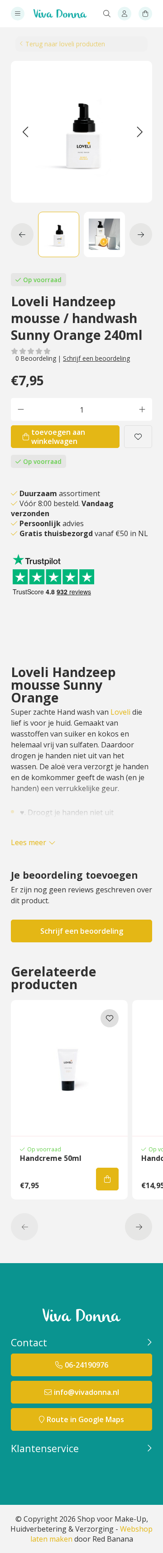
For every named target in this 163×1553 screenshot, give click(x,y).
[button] (25, 131)
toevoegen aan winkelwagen (58, 436)
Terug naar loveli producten (65, 44)
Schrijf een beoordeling (96, 358)
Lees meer (28, 842)
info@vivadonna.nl (86, 1392)
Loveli (120, 712)
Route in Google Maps (85, 1419)
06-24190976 (86, 1365)
